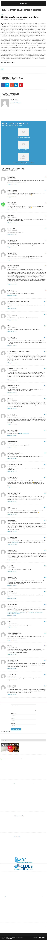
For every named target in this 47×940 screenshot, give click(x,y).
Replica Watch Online (13, 537)
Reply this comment (12, 184)
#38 (45, 686)
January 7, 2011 (13, 19)
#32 (45, 604)
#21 (45, 453)
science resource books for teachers (18, 352)
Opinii (2, 14)
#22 (45, 464)
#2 (45, 190)
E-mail (12, 718)
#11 (45, 314)
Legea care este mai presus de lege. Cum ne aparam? (23, 162)
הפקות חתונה (11, 674)
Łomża (9, 621)
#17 (45, 398)
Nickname (13, 713)
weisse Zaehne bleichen (14, 633)
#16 (45, 385)
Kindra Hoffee (11, 686)
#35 (45, 646)
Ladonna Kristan (12, 240)
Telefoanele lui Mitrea (23, 149)
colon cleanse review (13, 493)
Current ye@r (4, 731)
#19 (45, 430)
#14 (45, 351)
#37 (45, 674)
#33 (45, 621)
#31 (45, 591)
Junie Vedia (10, 216)
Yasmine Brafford (12, 441)
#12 (45, 326)
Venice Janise (11, 229)
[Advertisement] (23, 115)
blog (8, 314)
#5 (45, 228)
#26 (45, 520)
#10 (45, 301)
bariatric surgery (12, 660)
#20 (45, 441)
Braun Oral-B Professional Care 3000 (18, 301)
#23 (45, 477)
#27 (45, 537)
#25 (45, 507)
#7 (45, 253)
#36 (45, 660)
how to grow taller (13, 386)
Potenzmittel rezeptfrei (14, 453)
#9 (45, 290)
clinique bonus (11, 253)
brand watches (15, 542)
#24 (45, 493)
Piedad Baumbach (12, 190)
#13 (45, 337)
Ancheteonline (9, 938)
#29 (45, 566)
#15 (45, 368)
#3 (45, 203)
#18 (45, 414)
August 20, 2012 (23, 163)
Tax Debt (10, 399)
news (8, 326)
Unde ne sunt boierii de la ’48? (23, 137)
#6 (45, 240)
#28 (45, 550)
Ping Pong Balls (12, 550)
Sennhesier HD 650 (12, 430)
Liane (9, 507)
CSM (2, 69)
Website (13, 723)
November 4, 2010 (23, 151)
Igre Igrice (10, 592)
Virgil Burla (5, 19)
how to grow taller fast (15, 464)
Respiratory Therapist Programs (17, 369)
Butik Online (11, 414)
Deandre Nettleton (13, 266)
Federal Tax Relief (12, 477)
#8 (45, 266)
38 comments (21, 19)
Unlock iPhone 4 (12, 604)
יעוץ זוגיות (10, 290)
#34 (45, 633)
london (9, 646)
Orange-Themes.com (41, 937)
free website (11, 520)
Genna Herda (11, 177)
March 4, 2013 (23, 138)
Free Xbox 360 (11, 577)
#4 (45, 215)
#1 (45, 177)
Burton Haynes (11, 337)
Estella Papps (11, 203)
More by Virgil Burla (15, 102)
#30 (45, 577)
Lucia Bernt (10, 566)
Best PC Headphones (24, 433)
